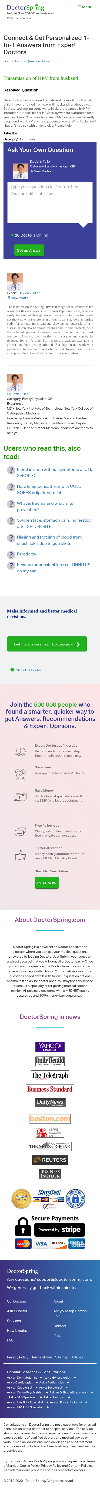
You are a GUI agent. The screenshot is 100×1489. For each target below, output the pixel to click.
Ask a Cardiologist (20, 1382)
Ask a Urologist (54, 1397)
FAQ (10, 1340)
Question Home (38, 61)
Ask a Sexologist (50, 1387)
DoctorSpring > (15, 61)
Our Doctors (16, 1301)
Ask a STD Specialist (22, 1397)
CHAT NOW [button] (47, 883)
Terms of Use (41, 1357)
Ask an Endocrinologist (66, 1402)
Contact (59, 1326)
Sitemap (61, 1357)
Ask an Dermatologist (22, 1377)
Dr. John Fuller (40, 161)
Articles (77, 1357)
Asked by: (10, 133)
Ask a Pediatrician (51, 1382)
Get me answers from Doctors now (44, 644)
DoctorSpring (22, 1271)
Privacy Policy (17, 1357)
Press (58, 1336)
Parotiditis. (27, 554)
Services (14, 1321)
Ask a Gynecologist (57, 1377)
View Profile (42, 171)
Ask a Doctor (17, 1311)
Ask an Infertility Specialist (25, 1402)
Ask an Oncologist (19, 1387)
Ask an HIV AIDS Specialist (25, 1407)
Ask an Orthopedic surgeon (68, 1392)
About (58, 1301)
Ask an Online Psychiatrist (25, 1392)
